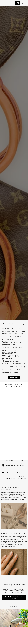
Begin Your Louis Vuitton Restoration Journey (14, 597)
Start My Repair (14, 377)
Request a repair (17, 3)
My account (24, 3)
